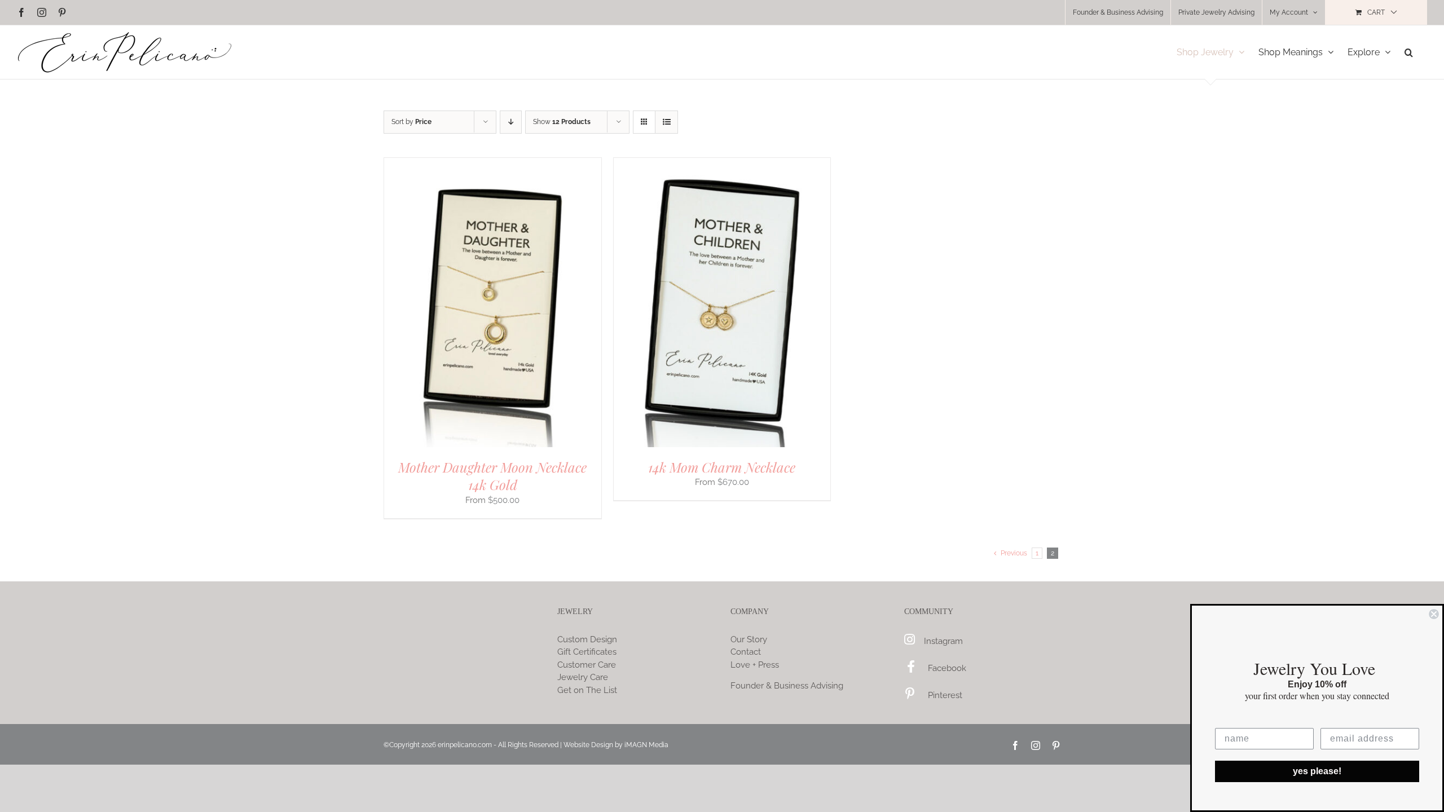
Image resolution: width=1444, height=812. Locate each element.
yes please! (1317, 771)
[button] (1409, 52)
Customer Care (586, 665)
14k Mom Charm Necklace (721, 467)
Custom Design (587, 639)
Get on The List (587, 690)
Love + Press (754, 665)
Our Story (748, 639)
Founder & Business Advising (786, 686)
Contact (745, 652)
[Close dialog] (1433, 614)
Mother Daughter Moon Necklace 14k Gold (492, 476)
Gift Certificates (587, 652)
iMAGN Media (646, 745)
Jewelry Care (582, 677)
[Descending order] (511, 122)
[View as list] (666, 122)
